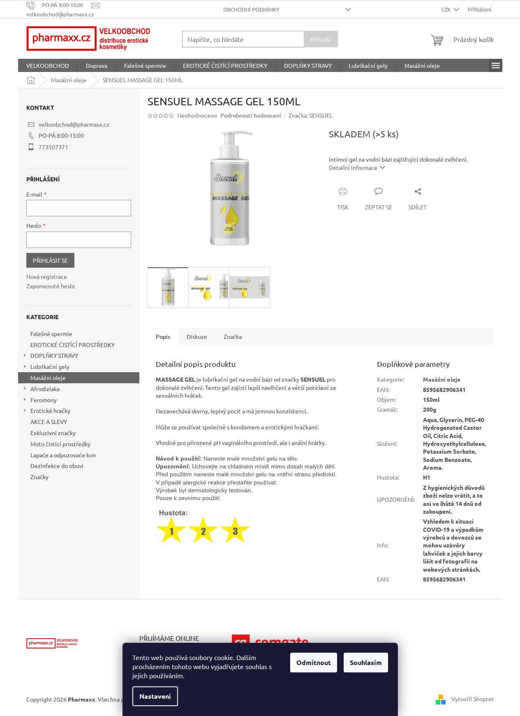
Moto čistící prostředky (60, 443)
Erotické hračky (50, 410)
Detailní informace (353, 167)
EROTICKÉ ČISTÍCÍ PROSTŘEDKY (72, 344)
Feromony (43, 399)
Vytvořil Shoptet (472, 698)
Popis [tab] (163, 336)
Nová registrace (46, 276)
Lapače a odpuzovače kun (63, 455)
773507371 (53, 147)
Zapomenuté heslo (50, 286)
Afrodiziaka (45, 388)
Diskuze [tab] (197, 336)
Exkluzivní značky (53, 432)
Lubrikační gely (49, 366)
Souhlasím (366, 662)
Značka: (311, 115)
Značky (39, 476)
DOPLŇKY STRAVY (54, 355)
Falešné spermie (51, 333)
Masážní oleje (48, 377)
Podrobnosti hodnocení (250, 115)
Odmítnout (313, 662)
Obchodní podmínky (251, 9)
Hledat (320, 39)
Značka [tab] (233, 336)
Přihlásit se (50, 260)
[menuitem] (47, 65)
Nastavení (155, 696)
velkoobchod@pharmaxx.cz (74, 124)
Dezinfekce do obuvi (56, 465)
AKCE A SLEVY (48, 421)
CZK (446, 9)
